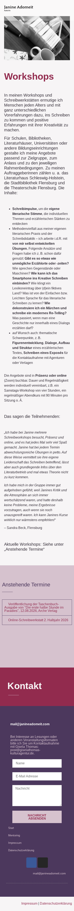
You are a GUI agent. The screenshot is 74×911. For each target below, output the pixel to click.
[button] (37, 607)
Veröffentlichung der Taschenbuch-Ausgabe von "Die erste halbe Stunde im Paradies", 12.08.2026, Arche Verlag (34, 607)
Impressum (15, 842)
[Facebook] (31, 862)
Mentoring (14, 835)
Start (11, 827)
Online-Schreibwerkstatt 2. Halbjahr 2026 (38, 620)
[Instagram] (43, 862)
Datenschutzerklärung (21, 850)
